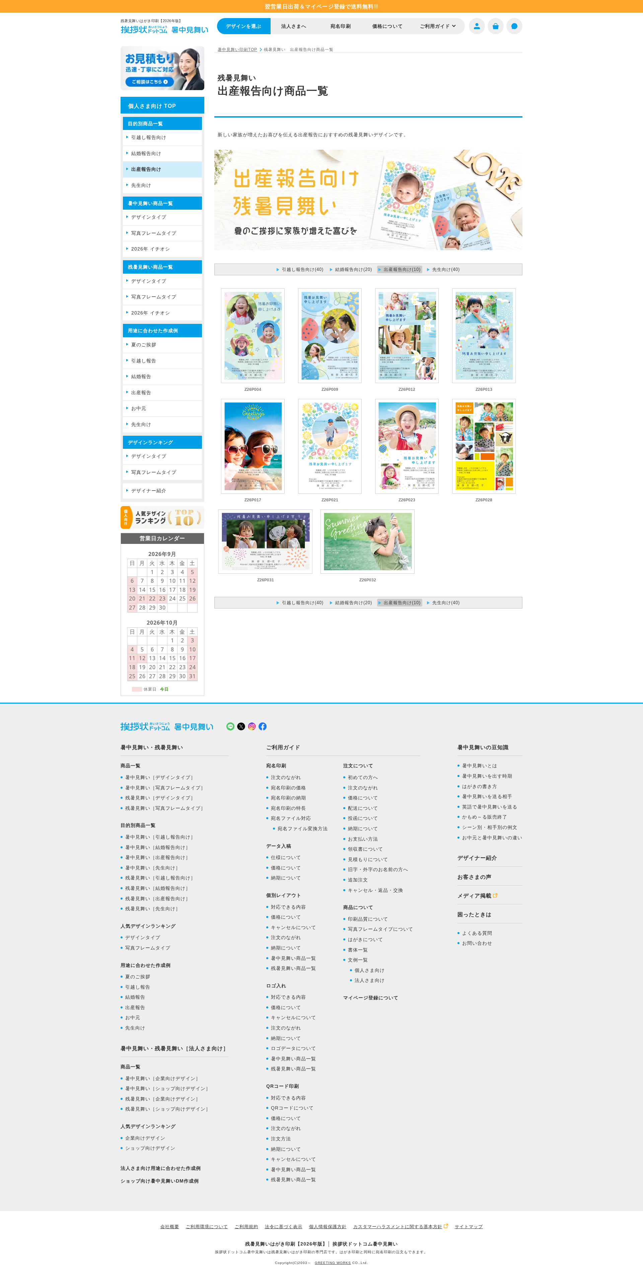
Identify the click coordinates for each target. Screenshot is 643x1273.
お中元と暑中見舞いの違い (492, 837)
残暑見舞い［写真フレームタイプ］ (165, 808)
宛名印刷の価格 (288, 787)
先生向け (141, 185)
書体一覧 (358, 949)
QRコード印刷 (282, 1086)
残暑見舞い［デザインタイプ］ (160, 797)
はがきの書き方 (479, 786)
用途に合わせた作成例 (153, 330)
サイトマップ (469, 1226)
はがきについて (365, 939)
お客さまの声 (474, 877)
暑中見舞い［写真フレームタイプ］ (165, 787)
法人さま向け (370, 980)
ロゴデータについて (293, 1048)
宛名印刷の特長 (288, 808)
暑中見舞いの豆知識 (483, 747)
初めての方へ (363, 777)
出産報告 (141, 392)
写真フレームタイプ (153, 233)
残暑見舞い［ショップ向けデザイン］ (168, 1109)
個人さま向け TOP (152, 106)
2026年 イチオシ (150, 249)
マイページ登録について (371, 997)
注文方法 (281, 1138)
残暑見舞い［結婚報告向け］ (158, 888)
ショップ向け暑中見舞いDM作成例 (160, 1181)
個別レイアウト (283, 895)
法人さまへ (294, 26)
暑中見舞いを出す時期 (487, 776)
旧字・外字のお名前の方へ (378, 869)
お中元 (138, 408)
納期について (286, 877)
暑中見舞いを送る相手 (487, 796)
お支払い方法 (363, 839)
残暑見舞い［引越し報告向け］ (160, 877)
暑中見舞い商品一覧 (293, 958)
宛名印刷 (341, 26)
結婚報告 (141, 376)
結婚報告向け (146, 153)
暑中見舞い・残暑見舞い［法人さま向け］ (175, 1048)
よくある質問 (477, 933)
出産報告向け (146, 169)
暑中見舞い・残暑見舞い (152, 747)
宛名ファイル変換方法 (303, 828)
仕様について (286, 857)
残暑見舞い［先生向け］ (153, 908)
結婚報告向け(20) (353, 269)
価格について (387, 26)
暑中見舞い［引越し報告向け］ (160, 837)
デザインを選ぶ (244, 26)
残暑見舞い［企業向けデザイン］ (163, 1099)
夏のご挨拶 (143, 344)
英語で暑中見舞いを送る (489, 806)
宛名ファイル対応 (291, 818)
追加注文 (358, 879)
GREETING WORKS (333, 1263)
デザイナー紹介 (148, 490)
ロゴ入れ (276, 985)
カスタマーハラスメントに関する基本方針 (397, 1226)
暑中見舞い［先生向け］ (153, 867)
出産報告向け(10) (402, 269)
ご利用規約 (246, 1226)
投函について (363, 818)
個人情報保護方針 (328, 1226)
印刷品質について (368, 919)
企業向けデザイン (145, 1138)
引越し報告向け (148, 137)
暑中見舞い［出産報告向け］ (158, 857)
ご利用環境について (207, 1226)
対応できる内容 (288, 907)
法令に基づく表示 (283, 1226)
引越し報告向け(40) (303, 269)
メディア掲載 (474, 896)
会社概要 (169, 1226)
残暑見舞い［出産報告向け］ (158, 898)
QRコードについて (292, 1108)
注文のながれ (286, 777)
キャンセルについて (293, 927)
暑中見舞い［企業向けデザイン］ (163, 1078)
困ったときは (474, 914)
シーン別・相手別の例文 (489, 827)
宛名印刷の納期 (288, 797)
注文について (358, 765)
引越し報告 (143, 360)
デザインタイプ (148, 217)
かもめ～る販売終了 (484, 817)
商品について (358, 907)
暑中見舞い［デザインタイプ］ (160, 777)
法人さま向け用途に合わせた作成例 (161, 1168)
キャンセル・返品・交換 (375, 890)
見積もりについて (368, 859)
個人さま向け (370, 970)
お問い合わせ (477, 943)
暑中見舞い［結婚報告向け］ (158, 847)
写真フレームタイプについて (380, 929)
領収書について (365, 849)
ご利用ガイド (435, 26)
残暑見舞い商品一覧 (293, 968)
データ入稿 (278, 846)
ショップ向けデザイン (150, 1148)
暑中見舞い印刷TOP (237, 49)
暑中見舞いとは (479, 765)
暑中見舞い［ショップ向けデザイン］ (168, 1088)
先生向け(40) (446, 269)
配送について (363, 808)
